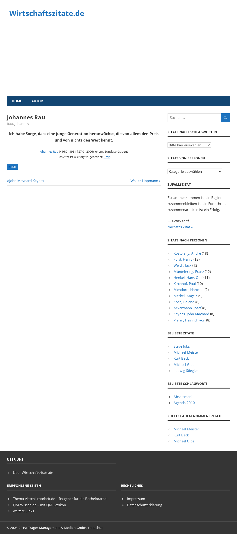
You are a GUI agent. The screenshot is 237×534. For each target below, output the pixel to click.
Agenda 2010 (184, 402)
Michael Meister (186, 352)
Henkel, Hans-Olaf (188, 277)
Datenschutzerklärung (144, 505)
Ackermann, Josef (187, 308)
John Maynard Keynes (26, 180)
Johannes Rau (49, 151)
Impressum (136, 498)
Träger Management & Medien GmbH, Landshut (65, 527)
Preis (107, 157)
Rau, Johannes (18, 123)
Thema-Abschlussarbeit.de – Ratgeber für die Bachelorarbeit (61, 498)
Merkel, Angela (185, 295)
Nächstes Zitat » (180, 227)
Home (17, 101)
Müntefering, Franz (189, 271)
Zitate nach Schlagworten (192, 132)
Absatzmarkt (184, 396)
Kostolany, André (187, 253)
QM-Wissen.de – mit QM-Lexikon (39, 505)
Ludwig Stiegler (186, 370)
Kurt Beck (181, 358)
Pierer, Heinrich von (189, 320)
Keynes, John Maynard (191, 314)
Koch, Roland (184, 301)
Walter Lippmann (144, 180)
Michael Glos (184, 364)
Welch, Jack (182, 265)
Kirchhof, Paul (185, 283)
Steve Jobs (182, 346)
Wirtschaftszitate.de (46, 13)
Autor (37, 101)
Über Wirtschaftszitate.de (33, 472)
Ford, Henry (183, 259)
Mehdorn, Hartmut (189, 289)
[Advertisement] (118, 61)
